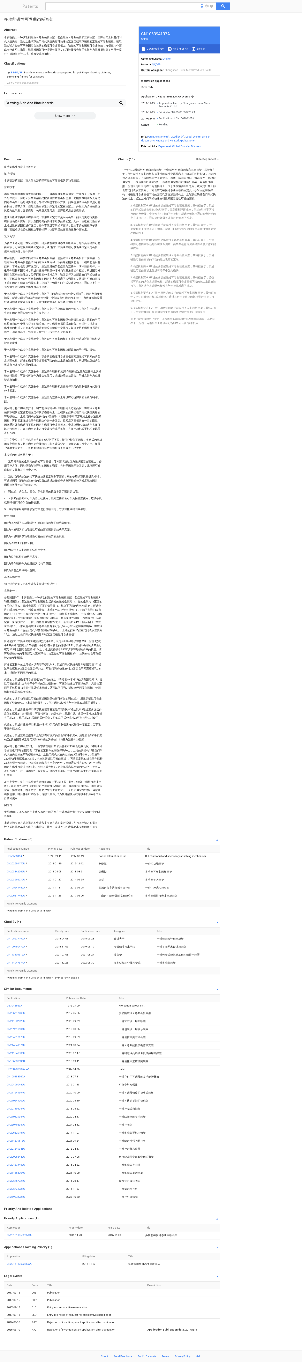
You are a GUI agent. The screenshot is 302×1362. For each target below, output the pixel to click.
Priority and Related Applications (175, 140)
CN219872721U (16, 1196)
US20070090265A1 (18, 1069)
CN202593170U (16, 863)
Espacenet (164, 146)
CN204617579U (16, 1037)
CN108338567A (16, 1076)
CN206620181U (16, 1132)
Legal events (193, 136)
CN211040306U (16, 1053)
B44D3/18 (17, 72)
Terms (165, 1356)
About (104, 1356)
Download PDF (155, 48)
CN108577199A (16, 938)
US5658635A (15, 856)
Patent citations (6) (158, 136)
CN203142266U (16, 871)
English (167, 58)
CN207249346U (16, 1148)
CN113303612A (16, 954)
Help (199, 1356)
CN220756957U (16, 1124)
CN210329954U (16, 1116)
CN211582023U (16, 1021)
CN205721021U (16, 1188)
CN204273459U (16, 1164)
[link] (65, 75)
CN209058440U (16, 1156)
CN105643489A (16, 887)
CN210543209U (16, 1100)
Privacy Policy (182, 1356)
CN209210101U (16, 1029)
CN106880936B (16, 1061)
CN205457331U (16, 1180)
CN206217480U (16, 895)
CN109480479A (16, 946)
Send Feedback (123, 1356)
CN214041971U (16, 1045)
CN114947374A (16, 962)
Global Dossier (181, 146)
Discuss (196, 146)
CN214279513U (16, 1140)
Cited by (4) (177, 136)
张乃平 (156, 64)
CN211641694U (16, 1092)
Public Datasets (147, 1356)
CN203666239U (16, 879)
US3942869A (14, 1005)
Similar (200, 48)
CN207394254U (16, 1108)
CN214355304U (16, 1172)
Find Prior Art (180, 48)
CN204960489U (16, 1084)
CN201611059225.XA (19, 1235)
